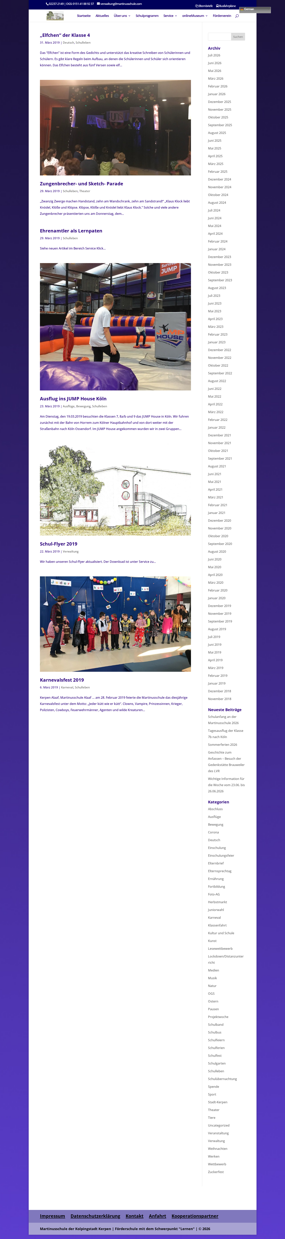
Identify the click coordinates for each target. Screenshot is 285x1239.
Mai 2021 (214, 482)
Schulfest (215, 1055)
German (249, 8)
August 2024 (217, 202)
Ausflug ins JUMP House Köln (73, 398)
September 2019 (220, 621)
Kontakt (134, 1216)
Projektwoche (218, 1017)
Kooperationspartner (195, 1216)
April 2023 (215, 319)
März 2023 (215, 327)
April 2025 (215, 156)
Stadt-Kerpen (217, 1102)
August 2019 (217, 629)
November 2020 (219, 528)
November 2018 (219, 699)
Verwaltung (71, 551)
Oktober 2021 (218, 451)
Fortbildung (216, 886)
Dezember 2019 (219, 606)
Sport (212, 1094)
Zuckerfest (216, 1172)
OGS (211, 993)
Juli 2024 (214, 210)
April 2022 (215, 404)
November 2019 (219, 613)
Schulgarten (217, 1063)
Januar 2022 (216, 427)
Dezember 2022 (219, 350)
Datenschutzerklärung (95, 1216)
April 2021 (215, 489)
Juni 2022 (214, 389)
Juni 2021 (214, 474)
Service (168, 16)
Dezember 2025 (219, 102)
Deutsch (68, 42)
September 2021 (220, 458)
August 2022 (217, 381)
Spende (213, 1086)
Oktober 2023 (218, 272)
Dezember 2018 (219, 691)
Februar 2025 (217, 171)
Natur (212, 986)
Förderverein (222, 16)
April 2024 (215, 233)
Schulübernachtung (222, 1079)
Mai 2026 (214, 71)
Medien (213, 970)
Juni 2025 (214, 140)
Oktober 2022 (218, 365)
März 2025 (215, 164)
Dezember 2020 (219, 520)
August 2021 (217, 466)
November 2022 (219, 358)
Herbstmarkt (217, 902)
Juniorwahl (216, 910)
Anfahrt (157, 1216)
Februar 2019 (217, 675)
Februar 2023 (217, 334)
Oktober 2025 (218, 117)
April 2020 (215, 575)
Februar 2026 (217, 86)
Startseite (84, 16)
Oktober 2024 (218, 195)
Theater (84, 191)
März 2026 (215, 78)
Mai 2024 (214, 226)
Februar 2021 (217, 505)
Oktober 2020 (218, 536)
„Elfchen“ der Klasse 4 (65, 35)
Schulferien (216, 1048)
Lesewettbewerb (220, 948)
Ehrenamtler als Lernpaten (71, 230)
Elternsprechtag (219, 871)
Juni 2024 (214, 218)
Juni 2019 (214, 644)
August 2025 (217, 133)
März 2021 (215, 497)
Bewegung (83, 406)
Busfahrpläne (227, 6)
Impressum (52, 1216)
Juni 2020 (214, 559)
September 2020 (220, 544)
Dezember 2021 (219, 435)
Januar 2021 (216, 513)
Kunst (212, 941)
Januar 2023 (216, 342)
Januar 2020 (216, 598)
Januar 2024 (216, 249)
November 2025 (219, 109)
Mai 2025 (214, 148)
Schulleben (83, 42)
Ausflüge (69, 406)
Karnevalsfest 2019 (62, 680)
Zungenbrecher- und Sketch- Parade (81, 183)
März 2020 (215, 582)
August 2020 (217, 551)
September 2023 (220, 280)
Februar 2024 (217, 241)
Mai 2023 (214, 311)
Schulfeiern (216, 1040)
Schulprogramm (147, 16)
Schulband (216, 1024)
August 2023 (217, 288)
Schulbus (214, 1032)
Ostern (213, 1001)
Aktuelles (102, 16)
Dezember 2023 (219, 257)
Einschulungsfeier (221, 855)
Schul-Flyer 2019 (58, 543)
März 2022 (215, 412)
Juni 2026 (214, 63)
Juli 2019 (214, 637)
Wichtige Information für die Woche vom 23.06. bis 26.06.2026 (226, 785)
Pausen (213, 1009)
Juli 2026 (214, 55)
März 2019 (215, 668)
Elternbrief (216, 863)
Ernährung (216, 879)
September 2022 (220, 373)
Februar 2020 (217, 590)
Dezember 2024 (219, 179)
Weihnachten (217, 1149)
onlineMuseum (193, 16)
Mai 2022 (214, 396)
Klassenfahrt (217, 925)
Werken (213, 1156)
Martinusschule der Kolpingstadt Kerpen (75, 1228)
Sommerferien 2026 (222, 745)
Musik (212, 978)
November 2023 (219, 264)
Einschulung (217, 848)
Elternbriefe (205, 6)
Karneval (67, 687)
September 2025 (220, 125)
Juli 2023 (214, 296)
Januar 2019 (216, 683)
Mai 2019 (214, 652)
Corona (213, 832)
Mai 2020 (214, 567)
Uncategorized (219, 1125)
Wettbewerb (217, 1164)
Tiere (211, 1118)
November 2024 (219, 187)
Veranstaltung (218, 1133)
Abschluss (215, 809)
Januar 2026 (216, 94)
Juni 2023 (214, 303)
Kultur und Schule (221, 933)
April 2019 (215, 660)
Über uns (120, 16)
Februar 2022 (217, 420)
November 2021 (219, 443)
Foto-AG (214, 894)
